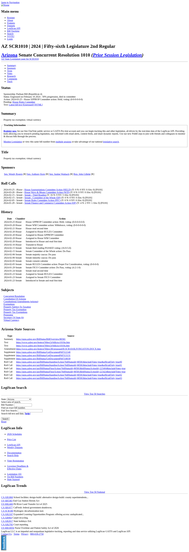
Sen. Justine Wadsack (59, 174)
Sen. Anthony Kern (36, 174)
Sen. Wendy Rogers (13, 174)
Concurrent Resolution (14, 296)
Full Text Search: (9, 410)
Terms (16, 534)
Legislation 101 (14, 474)
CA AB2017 (7, 521)
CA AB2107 (7, 514)
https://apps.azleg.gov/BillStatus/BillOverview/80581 (41, 339)
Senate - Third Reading (35, 195)
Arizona (9, 55)
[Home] (5, 5)
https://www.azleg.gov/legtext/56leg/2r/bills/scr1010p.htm (43, 342)
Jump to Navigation (10, 2)
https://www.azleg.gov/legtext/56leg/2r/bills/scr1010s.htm (43, 345)
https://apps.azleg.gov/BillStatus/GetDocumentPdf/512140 (43, 352)
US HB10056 (7, 528)
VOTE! (10, 36)
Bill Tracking (13, 31)
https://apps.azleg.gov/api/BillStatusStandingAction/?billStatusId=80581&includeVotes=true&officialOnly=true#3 (69, 378)
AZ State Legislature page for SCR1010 (20, 59)
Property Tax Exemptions (15, 312)
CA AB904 (6, 517)
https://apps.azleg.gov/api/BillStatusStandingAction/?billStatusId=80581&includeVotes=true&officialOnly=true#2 (69, 375)
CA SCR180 (7, 511)
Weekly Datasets (15, 447)
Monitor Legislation (13, 141)
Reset (3, 421)
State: (4, 399)
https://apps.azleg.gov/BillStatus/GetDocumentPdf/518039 (43, 358)
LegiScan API (13, 28)
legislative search (111, 141)
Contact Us (6, 534)
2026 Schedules (14, 434)
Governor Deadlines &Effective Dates (17, 467)
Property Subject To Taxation (17, 307)
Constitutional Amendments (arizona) (21, 301)
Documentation (14, 453)
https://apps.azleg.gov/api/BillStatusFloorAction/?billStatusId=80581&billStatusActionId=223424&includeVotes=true (71, 371)
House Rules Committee (23, 102)
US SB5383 (7, 500)
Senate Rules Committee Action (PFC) (43, 200)
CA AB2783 (7, 524)
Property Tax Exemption (15, 309)
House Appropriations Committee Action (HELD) (47, 189)
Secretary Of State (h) (14, 317)
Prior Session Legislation (117, 55)
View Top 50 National (94, 492)
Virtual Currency (11, 320)
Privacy (24, 534)
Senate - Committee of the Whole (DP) (43, 197)
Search (10, 33)
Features (11, 23)
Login (10, 39)
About (10, 20)
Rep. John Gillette (82, 174)
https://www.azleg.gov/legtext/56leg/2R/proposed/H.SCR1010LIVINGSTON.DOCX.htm (58, 349)
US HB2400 (7, 504)
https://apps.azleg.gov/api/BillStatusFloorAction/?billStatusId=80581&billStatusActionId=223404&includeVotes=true (71, 368)
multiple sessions (63, 141)
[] (27, 413)
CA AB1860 (7, 497)
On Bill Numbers (15, 476)
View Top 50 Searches (94, 394)
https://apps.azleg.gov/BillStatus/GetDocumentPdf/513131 (43, 355)
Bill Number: (7, 405)
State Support (13, 479)
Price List (11, 439)
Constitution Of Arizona (15, 299)
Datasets (11, 25)
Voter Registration (15, 461)
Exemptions (9, 304)
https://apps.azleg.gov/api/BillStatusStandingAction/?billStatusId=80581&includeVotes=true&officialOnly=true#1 (69, 365)
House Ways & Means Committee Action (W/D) (47, 192)
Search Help (13, 455)
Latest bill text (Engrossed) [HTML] (26, 104)
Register (11, 17)
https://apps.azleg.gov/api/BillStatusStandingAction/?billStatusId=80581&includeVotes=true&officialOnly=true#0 (69, 362)
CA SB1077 (7, 507)
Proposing (8, 315)
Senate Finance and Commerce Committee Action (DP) (50, 203)
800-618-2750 (37, 534)
